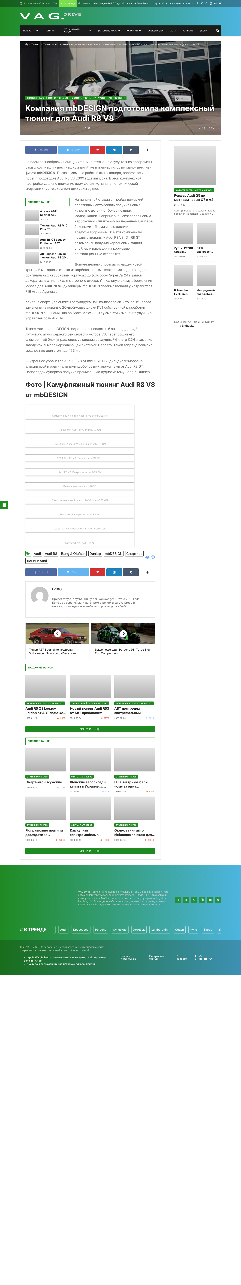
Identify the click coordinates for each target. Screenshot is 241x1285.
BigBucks (188, 325)
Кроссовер (63, 929)
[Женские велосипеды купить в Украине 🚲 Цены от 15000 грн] (90, 759)
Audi (37, 554)
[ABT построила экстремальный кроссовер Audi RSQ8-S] (134, 686)
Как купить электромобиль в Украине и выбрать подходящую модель (88, 832)
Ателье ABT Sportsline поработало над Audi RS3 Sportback (55, 213)
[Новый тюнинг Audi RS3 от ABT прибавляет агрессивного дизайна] (90, 686)
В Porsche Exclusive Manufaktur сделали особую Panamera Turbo (182, 292)
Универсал (209, 929)
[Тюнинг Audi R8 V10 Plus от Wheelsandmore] (32, 229)
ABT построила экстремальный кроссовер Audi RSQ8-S (134, 710)
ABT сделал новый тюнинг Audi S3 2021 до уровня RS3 (54, 256)
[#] (197, 3)
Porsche (83, 929)
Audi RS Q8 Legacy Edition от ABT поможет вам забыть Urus (53, 241)
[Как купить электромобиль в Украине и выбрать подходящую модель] (90, 808)
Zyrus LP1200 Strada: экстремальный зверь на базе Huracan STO (183, 250)
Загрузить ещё (90, 729)
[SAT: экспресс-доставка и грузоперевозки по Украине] (206, 233)
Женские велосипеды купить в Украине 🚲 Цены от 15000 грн (88, 784)
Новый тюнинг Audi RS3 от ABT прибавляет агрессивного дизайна (89, 710)
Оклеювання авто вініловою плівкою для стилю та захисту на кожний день (133, 832)
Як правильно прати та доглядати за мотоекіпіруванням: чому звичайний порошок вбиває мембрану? (44, 832)
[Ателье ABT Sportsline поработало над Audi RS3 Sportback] (32, 215)
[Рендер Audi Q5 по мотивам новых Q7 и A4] (195, 165)
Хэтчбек (122, 929)
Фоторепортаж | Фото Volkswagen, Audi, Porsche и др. (195, 190)
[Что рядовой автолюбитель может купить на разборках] (206, 275)
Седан (162, 929)
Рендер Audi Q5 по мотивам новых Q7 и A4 (193, 197)
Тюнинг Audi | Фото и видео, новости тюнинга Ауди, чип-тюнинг (79, 44)
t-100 (57, 589)
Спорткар (134, 554)
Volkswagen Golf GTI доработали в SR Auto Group (115, 3)
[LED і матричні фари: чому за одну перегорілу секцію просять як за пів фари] (134, 759)
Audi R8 (51, 554)
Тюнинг (35, 44)
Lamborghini (142, 929)
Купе (176, 929)
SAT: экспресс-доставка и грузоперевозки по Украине (206, 250)
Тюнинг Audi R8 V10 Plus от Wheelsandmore (54, 227)
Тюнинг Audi (36, 561)
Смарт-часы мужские (43, 782)
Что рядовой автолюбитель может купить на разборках (206, 292)
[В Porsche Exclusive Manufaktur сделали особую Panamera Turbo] (183, 275)
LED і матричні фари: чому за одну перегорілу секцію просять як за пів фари (133, 784)
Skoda (191, 929)
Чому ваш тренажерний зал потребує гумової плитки (61, 963)
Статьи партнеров (37, 777)
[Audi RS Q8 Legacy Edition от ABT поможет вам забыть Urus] (32, 243)
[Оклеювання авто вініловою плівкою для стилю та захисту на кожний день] (134, 808)
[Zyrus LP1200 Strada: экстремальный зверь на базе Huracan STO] (183, 233)
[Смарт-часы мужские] (45, 759)
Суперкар (103, 929)
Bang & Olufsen (73, 554)
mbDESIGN (113, 554)
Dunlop (95, 554)
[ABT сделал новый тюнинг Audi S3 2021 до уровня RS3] (32, 258)
